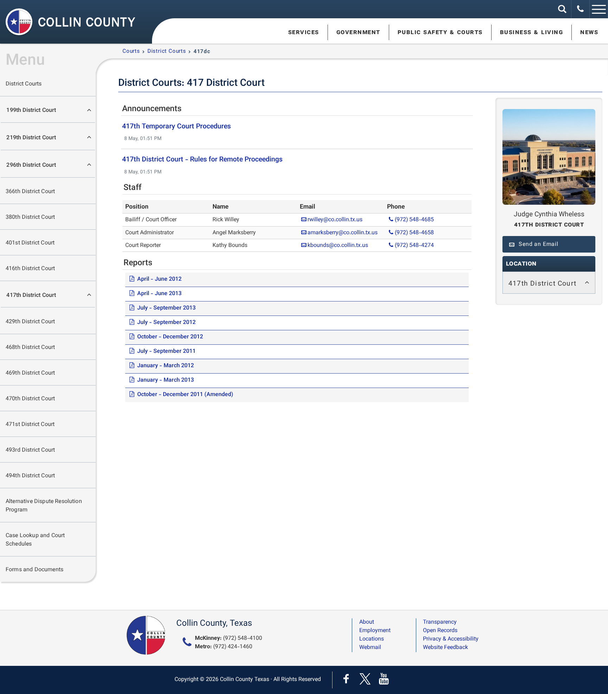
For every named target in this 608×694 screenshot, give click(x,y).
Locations (371, 639)
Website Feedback (445, 647)
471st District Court (30, 424)
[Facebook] (347, 680)
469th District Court (30, 373)
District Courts (24, 84)
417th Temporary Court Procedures (176, 126)
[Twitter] (366, 680)
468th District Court (30, 347)
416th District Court (30, 269)
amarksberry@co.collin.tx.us (343, 233)
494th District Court (30, 476)
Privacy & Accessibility (451, 639)
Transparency (440, 622)
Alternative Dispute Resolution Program (44, 506)
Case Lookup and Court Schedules (35, 540)
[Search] (562, 9)
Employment (375, 630)
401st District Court (30, 243)
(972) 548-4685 (414, 220)
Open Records (440, 630)
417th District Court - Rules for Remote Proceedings (202, 159)
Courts (131, 51)
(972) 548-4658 (414, 233)
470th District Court (30, 399)
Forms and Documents (34, 570)
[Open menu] (599, 9)
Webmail (370, 647)
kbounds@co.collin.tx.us (338, 245)
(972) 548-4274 (414, 245)
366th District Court (30, 191)
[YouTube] (384, 680)
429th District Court (30, 322)
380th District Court (30, 217)
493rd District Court (30, 450)
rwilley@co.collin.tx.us (335, 220)
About (366, 622)
